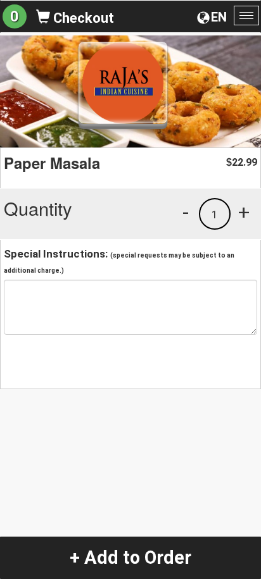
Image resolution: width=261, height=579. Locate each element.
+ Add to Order (130, 557)
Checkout (82, 18)
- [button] (185, 212)
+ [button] (244, 212)
